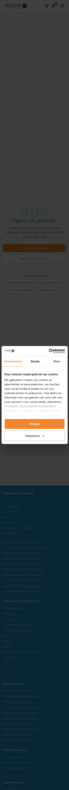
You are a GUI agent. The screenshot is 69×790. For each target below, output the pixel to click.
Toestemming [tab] (13, 361)
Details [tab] (35, 361)
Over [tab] (57, 361)
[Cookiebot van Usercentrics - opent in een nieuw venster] (49, 351)
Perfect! (34, 423)
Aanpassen (32, 435)
